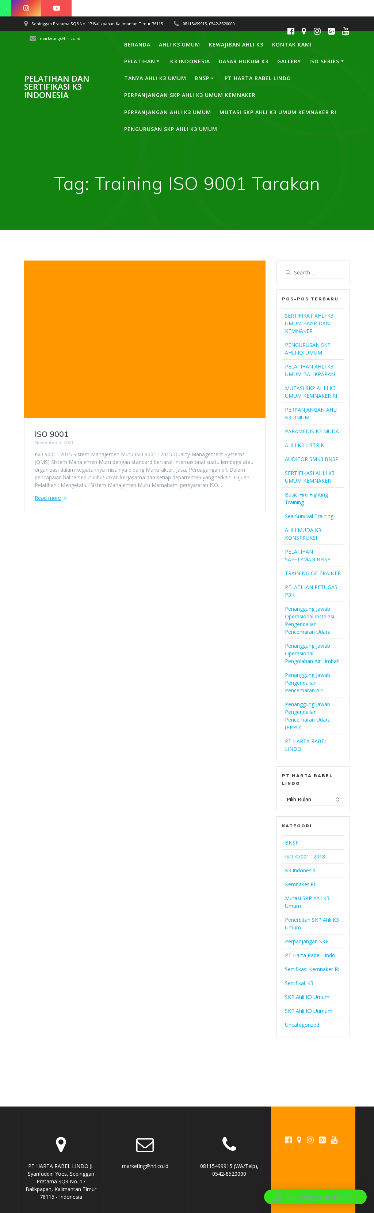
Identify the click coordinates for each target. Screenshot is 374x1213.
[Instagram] (26, 8)
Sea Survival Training (309, 516)
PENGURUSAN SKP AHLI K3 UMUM (170, 129)
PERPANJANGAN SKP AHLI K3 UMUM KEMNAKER (190, 94)
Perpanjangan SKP (307, 941)
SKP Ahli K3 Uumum (308, 1010)
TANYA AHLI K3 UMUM (155, 78)
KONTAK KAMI (292, 44)
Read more (48, 497)
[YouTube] (56, 8)
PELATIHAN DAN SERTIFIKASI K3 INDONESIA (56, 87)
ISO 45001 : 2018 (305, 856)
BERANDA (137, 44)
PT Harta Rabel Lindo (310, 955)
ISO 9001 (52, 434)
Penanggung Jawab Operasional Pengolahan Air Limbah (312, 653)
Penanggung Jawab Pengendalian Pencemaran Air (307, 682)
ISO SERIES (324, 61)
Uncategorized (302, 1024)
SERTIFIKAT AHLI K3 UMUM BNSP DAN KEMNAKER (309, 323)
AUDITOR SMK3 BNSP (312, 459)
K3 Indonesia (300, 870)
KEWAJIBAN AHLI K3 (236, 44)
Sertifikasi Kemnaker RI (312, 969)
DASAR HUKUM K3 (243, 61)
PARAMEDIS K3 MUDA (312, 431)
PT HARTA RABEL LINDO (258, 78)
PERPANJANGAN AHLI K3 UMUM (167, 112)
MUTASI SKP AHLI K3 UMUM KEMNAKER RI (278, 112)
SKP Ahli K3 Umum (307, 996)
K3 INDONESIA (190, 61)
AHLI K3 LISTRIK (304, 445)
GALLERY (289, 61)
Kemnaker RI (300, 884)
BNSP (202, 78)
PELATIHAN (139, 61)
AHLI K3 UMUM (179, 44)
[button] (315, 1197)
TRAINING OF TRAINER (313, 573)
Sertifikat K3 (299, 983)
